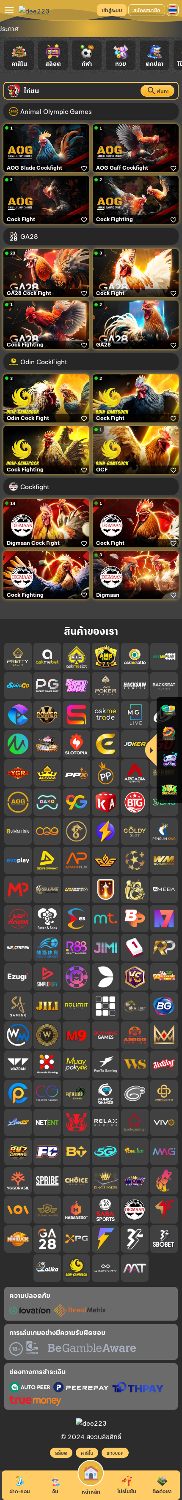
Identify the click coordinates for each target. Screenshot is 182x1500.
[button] (173, 10)
